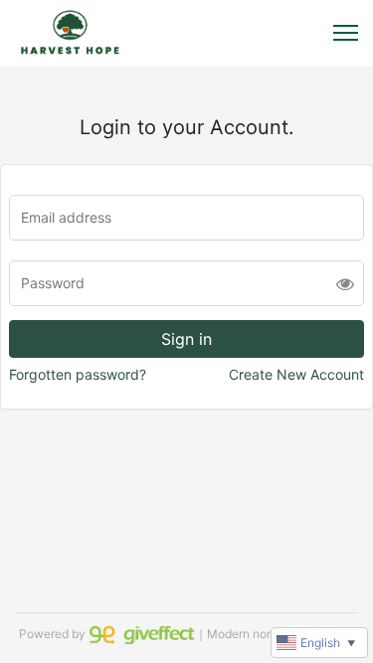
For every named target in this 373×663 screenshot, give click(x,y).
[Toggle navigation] (345, 33)
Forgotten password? (77, 374)
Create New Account (296, 374)
